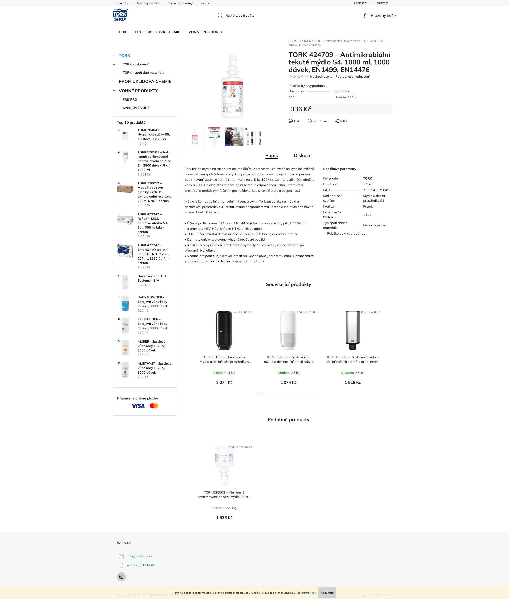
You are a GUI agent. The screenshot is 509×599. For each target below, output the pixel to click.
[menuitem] (122, 32)
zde (314, 592)
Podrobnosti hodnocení (353, 76)
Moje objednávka (148, 3)
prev (188, 349)
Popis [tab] (271, 155)
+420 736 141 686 (141, 565)
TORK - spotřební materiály (143, 72)
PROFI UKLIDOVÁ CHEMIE (145, 81)
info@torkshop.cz (139, 556)
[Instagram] (121, 576)
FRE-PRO (130, 99)
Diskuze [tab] (303, 155)
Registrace (381, 3)
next (389, 349)
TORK (124, 55)
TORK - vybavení (136, 64)
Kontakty (122, 3)
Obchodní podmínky (180, 3)
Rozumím (327, 592)
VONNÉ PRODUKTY (138, 90)
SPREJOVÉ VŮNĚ (136, 108)
